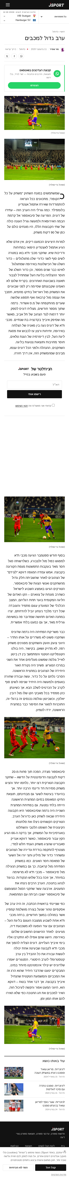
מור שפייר (54, 49)
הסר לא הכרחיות (18, 1167)
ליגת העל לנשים (46, 1146)
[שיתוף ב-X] (7, 56)
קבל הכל (51, 1167)
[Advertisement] (34, 456)
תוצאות (28, 1146)
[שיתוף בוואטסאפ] (21, 56)
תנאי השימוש (21, 405)
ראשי (62, 31)
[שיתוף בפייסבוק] (14, 56)
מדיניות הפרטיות (58, 1174)
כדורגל (55, 31)
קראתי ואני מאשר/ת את (33, 405)
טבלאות (14, 1146)
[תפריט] (7, 4)
